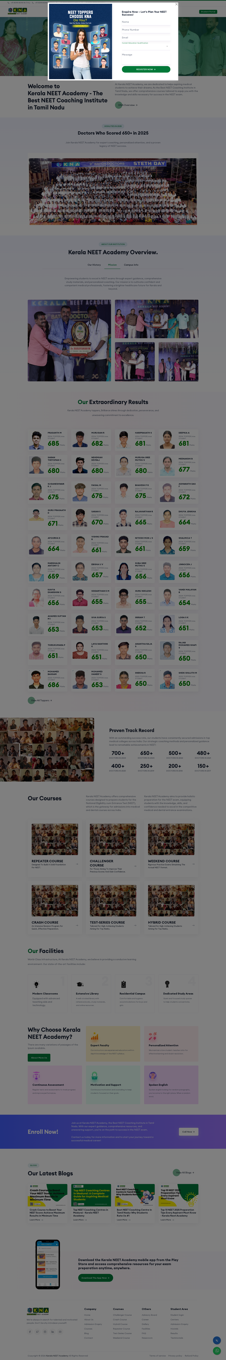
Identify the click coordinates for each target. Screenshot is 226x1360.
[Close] (176, 4)
